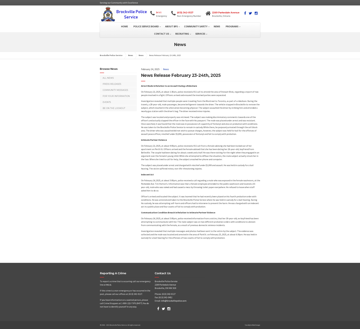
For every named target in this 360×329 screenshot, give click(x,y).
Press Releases (112, 84)
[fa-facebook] (245, 13)
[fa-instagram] (256, 13)
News (166, 69)
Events (107, 102)
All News (108, 78)
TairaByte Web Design (252, 325)
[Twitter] (163, 308)
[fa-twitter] (250, 13)
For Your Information (116, 96)
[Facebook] (158, 308)
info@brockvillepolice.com (173, 300)
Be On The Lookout (114, 108)
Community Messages (115, 90)
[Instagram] (168, 308)
